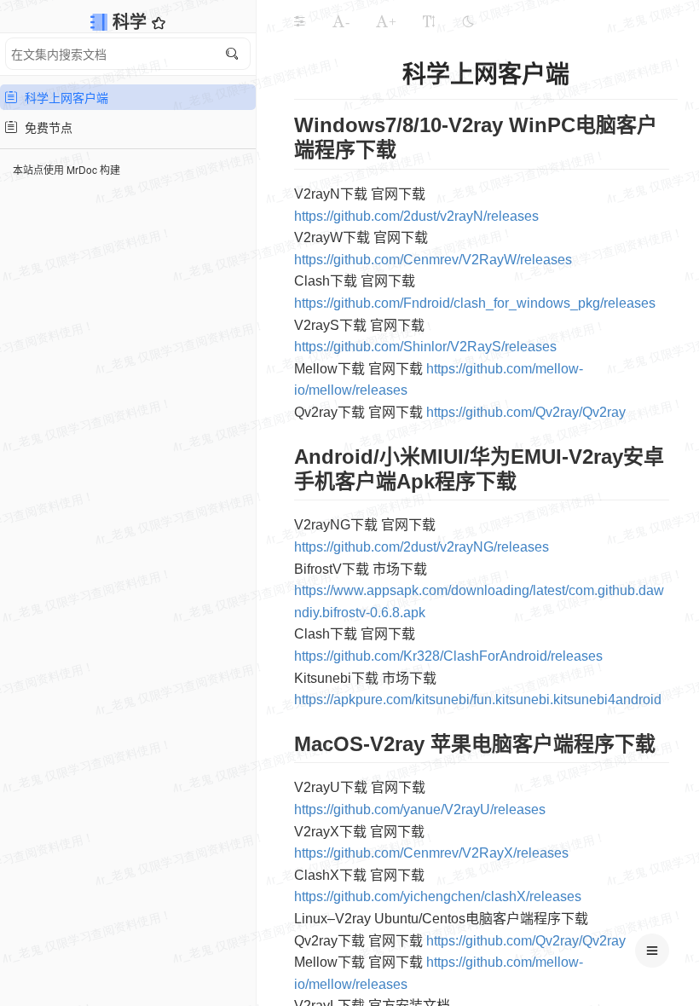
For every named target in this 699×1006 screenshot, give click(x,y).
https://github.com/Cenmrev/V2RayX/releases (431, 853)
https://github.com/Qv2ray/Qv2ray (526, 412)
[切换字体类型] (428, 21)
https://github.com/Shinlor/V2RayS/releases (425, 346)
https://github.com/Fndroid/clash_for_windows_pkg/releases (475, 303)
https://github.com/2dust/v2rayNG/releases (421, 547)
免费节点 (45, 127)
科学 (132, 21)
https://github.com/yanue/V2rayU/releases (420, 809)
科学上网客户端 (63, 97)
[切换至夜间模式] (468, 21)
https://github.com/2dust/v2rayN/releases (416, 216)
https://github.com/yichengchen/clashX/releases (437, 896)
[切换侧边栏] (299, 21)
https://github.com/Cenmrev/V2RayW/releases (433, 259)
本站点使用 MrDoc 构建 (66, 169)
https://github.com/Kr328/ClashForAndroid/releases (448, 656)
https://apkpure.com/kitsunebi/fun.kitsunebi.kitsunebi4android (477, 699)
